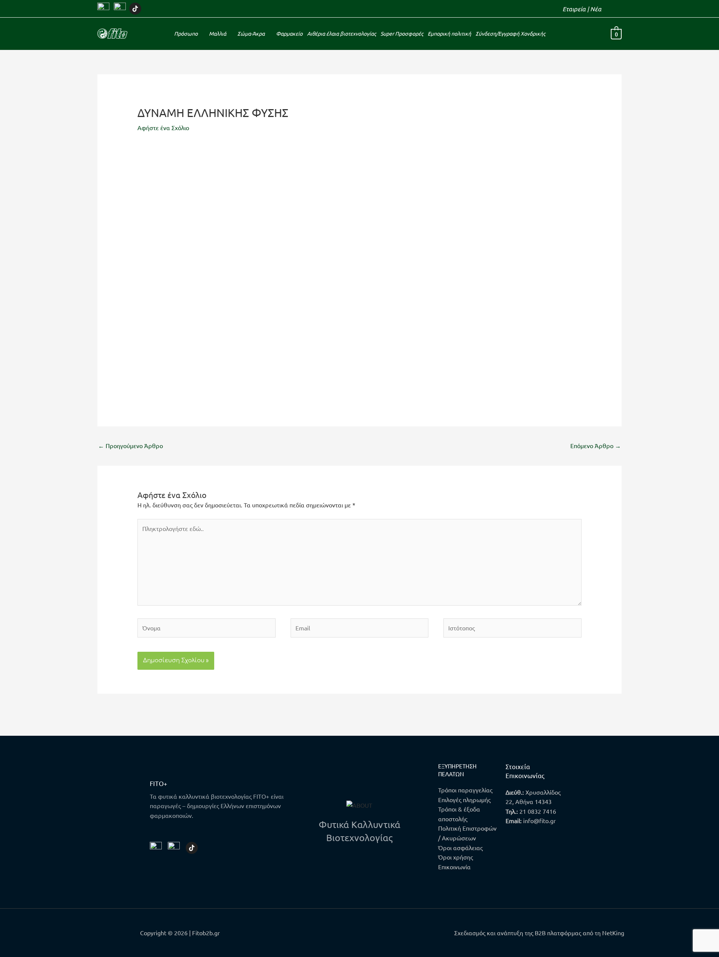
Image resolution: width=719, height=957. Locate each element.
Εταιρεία (574, 8)
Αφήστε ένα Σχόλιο (163, 127)
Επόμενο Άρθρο (595, 445)
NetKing (613, 932)
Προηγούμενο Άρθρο (130, 445)
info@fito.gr (539, 820)
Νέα (595, 8)
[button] (619, 8)
